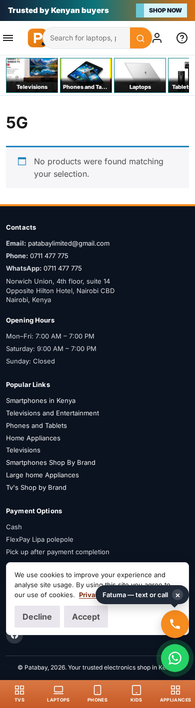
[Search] (141, 38)
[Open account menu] (159, 38)
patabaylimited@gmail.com (69, 243)
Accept (86, 617)
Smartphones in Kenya (41, 400)
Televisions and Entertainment (52, 413)
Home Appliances (33, 438)
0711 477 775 (49, 256)
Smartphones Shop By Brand (51, 462)
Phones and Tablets (36, 425)
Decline (37, 617)
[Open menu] (11, 38)
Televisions (23, 450)
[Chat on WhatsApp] (175, 658)
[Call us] (175, 624)
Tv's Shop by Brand (36, 487)
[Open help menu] (184, 38)
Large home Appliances (42, 475)
